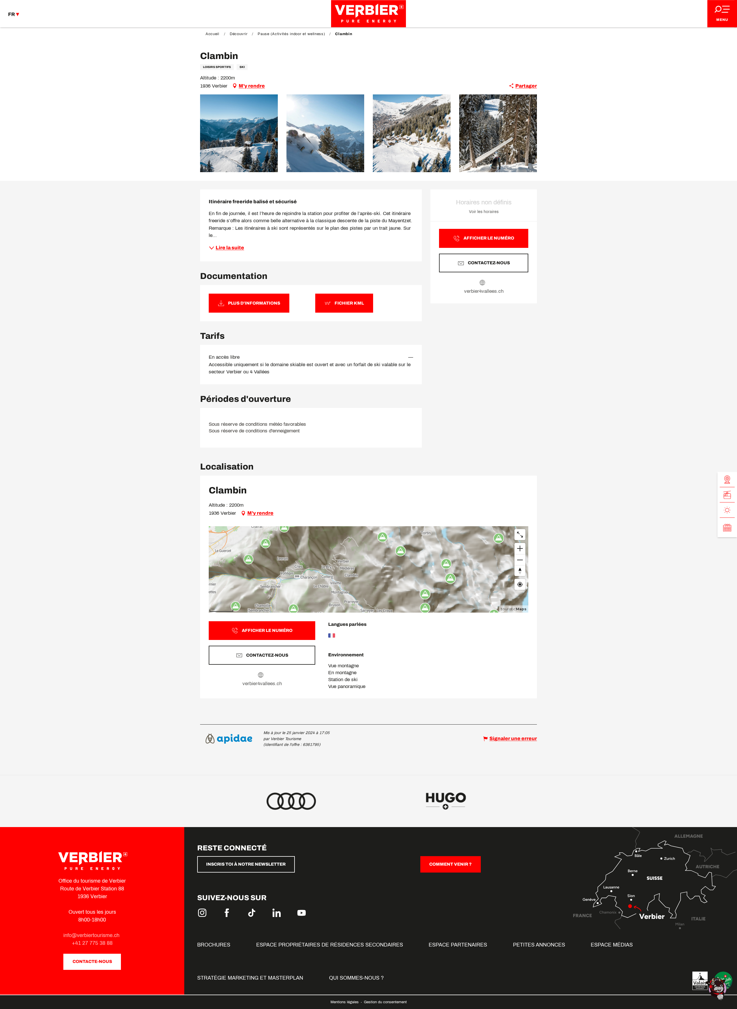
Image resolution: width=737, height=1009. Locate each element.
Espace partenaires (458, 945)
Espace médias (612, 945)
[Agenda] (727, 527)
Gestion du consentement (385, 1002)
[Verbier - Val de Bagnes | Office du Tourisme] (368, 13)
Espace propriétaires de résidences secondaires (329, 945)
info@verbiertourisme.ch (92, 935)
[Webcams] (727, 479)
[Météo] (727, 510)
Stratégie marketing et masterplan (250, 978)
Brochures (213, 945)
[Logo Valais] (700, 981)
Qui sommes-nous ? (356, 978)
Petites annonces (539, 945)
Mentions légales (345, 1002)
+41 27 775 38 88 (92, 943)
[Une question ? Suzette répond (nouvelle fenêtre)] (716, 988)
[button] (239, 133)
